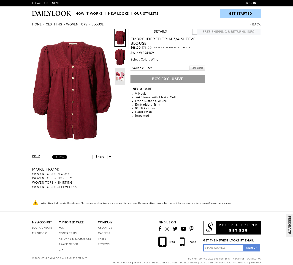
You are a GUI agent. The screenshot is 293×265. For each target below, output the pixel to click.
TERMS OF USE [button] (142, 263)
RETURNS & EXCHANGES (75, 238)
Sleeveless (67, 187)
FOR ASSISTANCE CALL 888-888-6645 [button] (209, 259)
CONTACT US (68, 233)
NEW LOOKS (118, 13)
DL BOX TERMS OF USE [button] (164, 263)
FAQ (61, 227)
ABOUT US (105, 227)
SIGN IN (251, 3)
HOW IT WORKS (89, 13)
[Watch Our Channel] (183, 229)
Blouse (63, 174)
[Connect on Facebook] (160, 229)
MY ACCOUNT (42, 222)
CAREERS (104, 233)
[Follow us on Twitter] (175, 229)
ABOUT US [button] (238, 259)
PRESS (102, 238)
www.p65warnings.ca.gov (214, 203)
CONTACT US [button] (254, 259)
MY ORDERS (40, 233)
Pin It (36, 156)
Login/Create (42, 227)
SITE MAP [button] (256, 263)
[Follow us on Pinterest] (192, 229)
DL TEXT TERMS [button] (188, 263)
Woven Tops (43, 174)
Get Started (240, 13)
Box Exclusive (167, 79)
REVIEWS (104, 244)
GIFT (62, 249)
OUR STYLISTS (146, 13)
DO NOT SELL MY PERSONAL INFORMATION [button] (224, 263)
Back (256, 24)
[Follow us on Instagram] (167, 229)
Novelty (64, 178)
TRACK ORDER (68, 244)
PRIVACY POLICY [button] (122, 263)
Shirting (65, 182)
